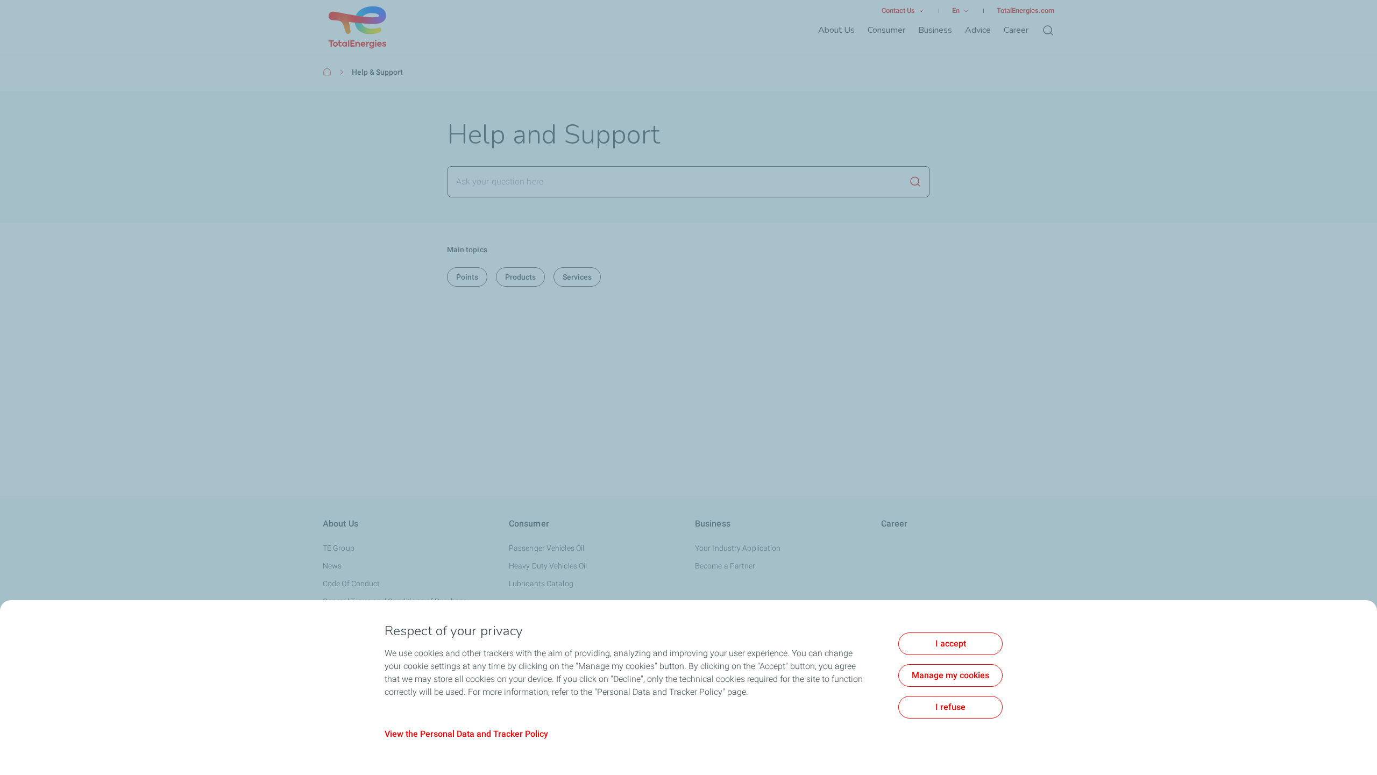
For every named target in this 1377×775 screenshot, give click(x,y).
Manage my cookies (950, 675)
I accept (950, 643)
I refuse (950, 707)
